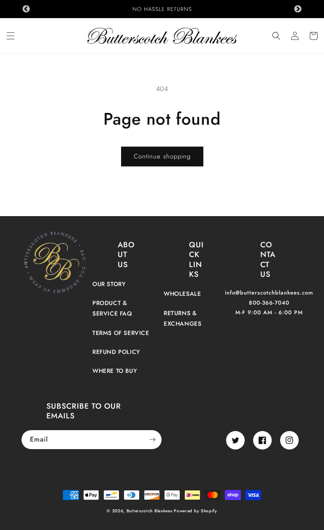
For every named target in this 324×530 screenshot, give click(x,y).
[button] (10, 36)
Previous (26, 9)
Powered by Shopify (195, 511)
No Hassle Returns (162, 9)
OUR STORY (108, 284)
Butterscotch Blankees (150, 511)
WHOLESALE (182, 293)
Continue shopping (162, 156)
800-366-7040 (269, 303)
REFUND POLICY (116, 352)
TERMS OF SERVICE (120, 333)
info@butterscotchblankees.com (269, 293)
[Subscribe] (152, 440)
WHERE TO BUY (114, 371)
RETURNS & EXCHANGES (182, 318)
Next (298, 9)
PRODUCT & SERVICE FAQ (112, 308)
